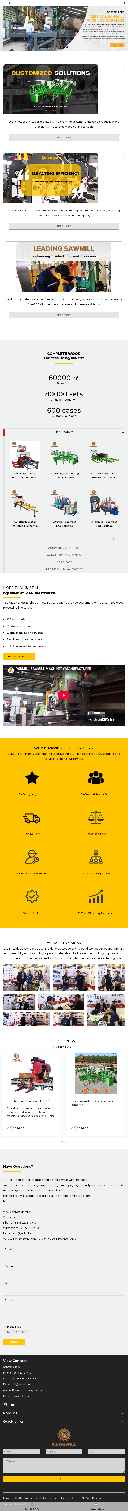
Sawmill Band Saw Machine (64, 555)
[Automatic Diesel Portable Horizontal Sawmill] (25, 504)
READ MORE (64, 137)
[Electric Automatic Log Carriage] (64, 504)
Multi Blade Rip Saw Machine (63, 569)
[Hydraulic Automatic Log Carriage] (104, 504)
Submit (14, 1341)
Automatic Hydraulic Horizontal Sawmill (104, 475)
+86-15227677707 (30, 1228)
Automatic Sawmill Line (64, 547)
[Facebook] (5, 1405)
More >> (116, 539)
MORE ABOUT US (19, 656)
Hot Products (64, 432)
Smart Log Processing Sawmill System (64, 475)
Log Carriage (64, 562)
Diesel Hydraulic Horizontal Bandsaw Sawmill (25, 476)
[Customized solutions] (50, 89)
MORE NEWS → (64, 1046)
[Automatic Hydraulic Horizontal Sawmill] (104, 456)
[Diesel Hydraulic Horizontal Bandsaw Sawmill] (25, 456)
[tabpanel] (32, 1094)
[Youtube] (12, 1405)
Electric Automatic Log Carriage (65, 524)
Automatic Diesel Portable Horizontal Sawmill (25, 524)
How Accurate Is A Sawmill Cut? (28, 1101)
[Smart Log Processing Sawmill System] (64, 456)
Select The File (16, 1332)
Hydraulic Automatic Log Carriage (104, 524)
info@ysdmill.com (24, 1233)
